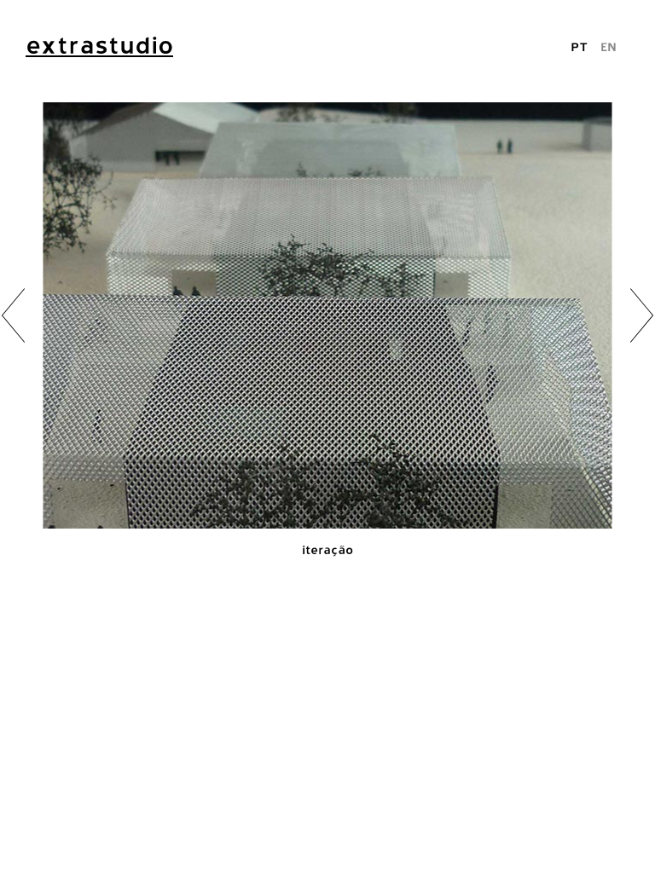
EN (608, 46)
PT (579, 46)
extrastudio (99, 45)
